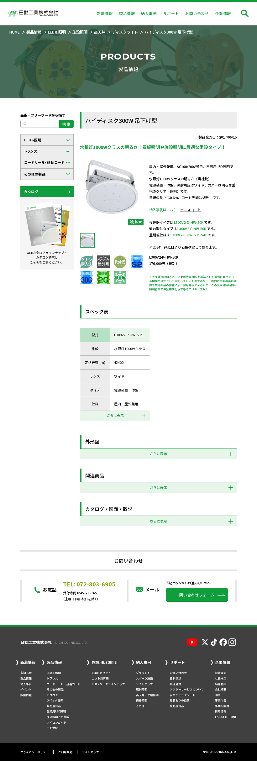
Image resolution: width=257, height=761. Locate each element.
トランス (30, 151)
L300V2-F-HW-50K (191, 228)
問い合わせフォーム (197, 594)
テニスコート (190, 209)
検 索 (66, 123)
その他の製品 (34, 173)
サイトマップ (90, 752)
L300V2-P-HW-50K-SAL (188, 234)
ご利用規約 (65, 752)
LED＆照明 (32, 139)
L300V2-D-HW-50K (188, 222)
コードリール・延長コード (44, 162)
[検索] (244, 13)
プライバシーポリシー (34, 752)
